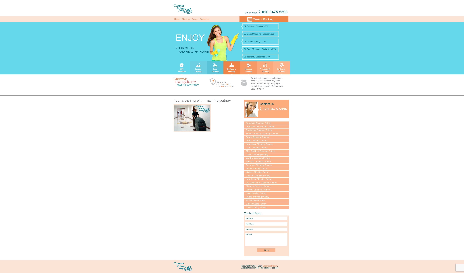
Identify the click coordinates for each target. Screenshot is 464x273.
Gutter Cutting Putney (256, 207)
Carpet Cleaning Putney (257, 137)
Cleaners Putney (270, 266)
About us (186, 19)
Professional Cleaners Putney (260, 126)
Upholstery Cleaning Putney (259, 144)
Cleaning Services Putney (258, 186)
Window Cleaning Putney (258, 158)
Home (177, 19)
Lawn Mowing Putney (256, 193)
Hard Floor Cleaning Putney (259, 179)
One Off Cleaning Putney (258, 175)
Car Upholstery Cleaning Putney (261, 183)
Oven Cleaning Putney (257, 147)
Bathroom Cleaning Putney (259, 165)
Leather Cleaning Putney (258, 190)
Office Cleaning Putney (257, 154)
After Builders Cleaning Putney (260, 151)
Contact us (204, 19)
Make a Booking (263, 19)
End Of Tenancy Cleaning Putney (262, 133)
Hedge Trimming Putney (257, 197)
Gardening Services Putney (259, 130)
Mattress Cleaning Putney (258, 161)
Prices (194, 19)
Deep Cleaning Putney (257, 140)
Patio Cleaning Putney (256, 168)
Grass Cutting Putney (256, 204)
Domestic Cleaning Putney (258, 123)
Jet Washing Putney (255, 200)
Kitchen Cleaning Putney (258, 172)
